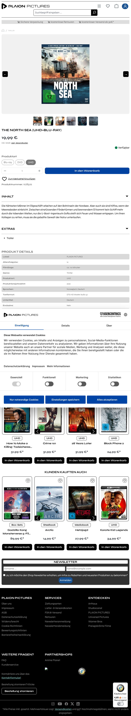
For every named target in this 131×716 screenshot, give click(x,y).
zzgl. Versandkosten (19, 143)
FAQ (4, 660)
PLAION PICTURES (99, 612)
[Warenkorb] (116, 6)
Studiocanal (95, 608)
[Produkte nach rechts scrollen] (93, 431)
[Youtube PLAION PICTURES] (59, 704)
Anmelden (65, 580)
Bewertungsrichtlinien (14, 630)
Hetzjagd (81, 530)
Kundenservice (10, 664)
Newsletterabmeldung (57, 625)
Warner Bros (95, 621)
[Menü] (99, 6)
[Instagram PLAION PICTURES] (53, 704)
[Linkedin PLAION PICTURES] (78, 704)
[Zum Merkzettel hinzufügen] (28, 480)
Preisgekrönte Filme (99, 625)
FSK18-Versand (53, 612)
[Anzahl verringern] (5, 171)
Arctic (49, 530)
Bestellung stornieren (19, 691)
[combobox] (62, 12)
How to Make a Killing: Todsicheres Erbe (17, 445)
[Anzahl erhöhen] (39, 171)
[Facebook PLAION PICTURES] (66, 704)
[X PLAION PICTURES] (72, 704)
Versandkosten (63, 709)
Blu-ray (8, 162)
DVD (20, 162)
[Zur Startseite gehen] (34, 6)
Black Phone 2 (114, 443)
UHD (31, 162)
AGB (4, 612)
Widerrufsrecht (10, 621)
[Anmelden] (125, 6)
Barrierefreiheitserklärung (16, 634)
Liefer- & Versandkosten (58, 608)
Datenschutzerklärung (14, 616)
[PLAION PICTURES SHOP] (3, 30)
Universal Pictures (98, 616)
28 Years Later (82, 443)
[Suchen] (94, 12)
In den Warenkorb (87, 170)
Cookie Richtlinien (12, 625)
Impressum (8, 608)
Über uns (7, 603)
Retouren (50, 616)
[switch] (120, 704)
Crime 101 (49, 443)
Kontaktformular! (11, 677)
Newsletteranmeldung (57, 621)
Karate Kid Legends (114, 530)
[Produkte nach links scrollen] (37, 431)
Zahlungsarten (53, 603)
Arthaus (92, 603)
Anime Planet (52, 660)
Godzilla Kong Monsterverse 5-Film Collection (17, 531)
